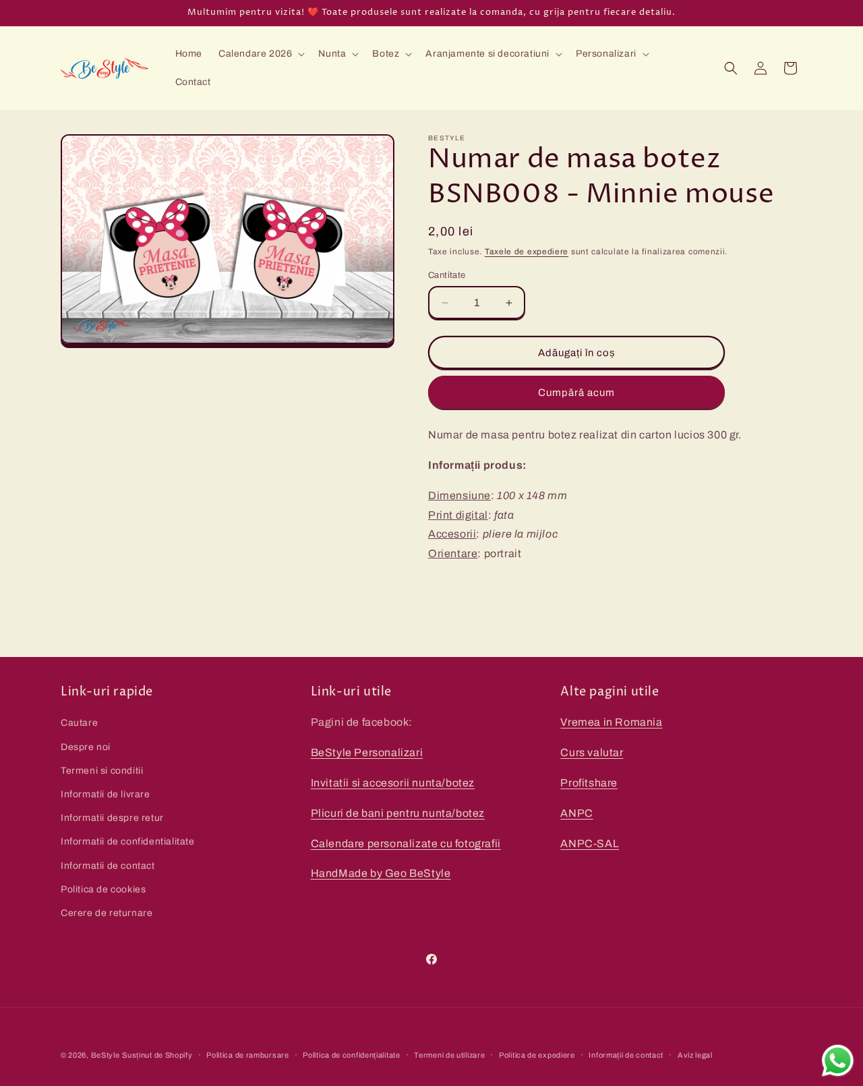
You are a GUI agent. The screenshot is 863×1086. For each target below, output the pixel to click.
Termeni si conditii (102, 770)
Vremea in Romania (611, 722)
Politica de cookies (103, 889)
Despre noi (86, 746)
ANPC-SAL (589, 843)
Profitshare (589, 783)
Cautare (79, 723)
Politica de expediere (537, 1054)
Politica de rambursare (247, 1054)
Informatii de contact (108, 865)
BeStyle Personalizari (367, 752)
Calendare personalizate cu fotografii (406, 843)
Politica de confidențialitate (351, 1054)
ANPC (576, 812)
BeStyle (105, 1055)
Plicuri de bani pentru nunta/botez (398, 812)
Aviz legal (695, 1054)
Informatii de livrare (105, 794)
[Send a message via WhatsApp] (837, 1060)
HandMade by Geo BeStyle (381, 873)
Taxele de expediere (526, 251)
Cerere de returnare (106, 912)
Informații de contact (626, 1054)
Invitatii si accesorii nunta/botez (393, 783)
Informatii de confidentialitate (128, 841)
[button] (260, 54)
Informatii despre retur (112, 818)
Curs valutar (591, 752)
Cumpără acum (576, 392)
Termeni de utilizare (449, 1054)
